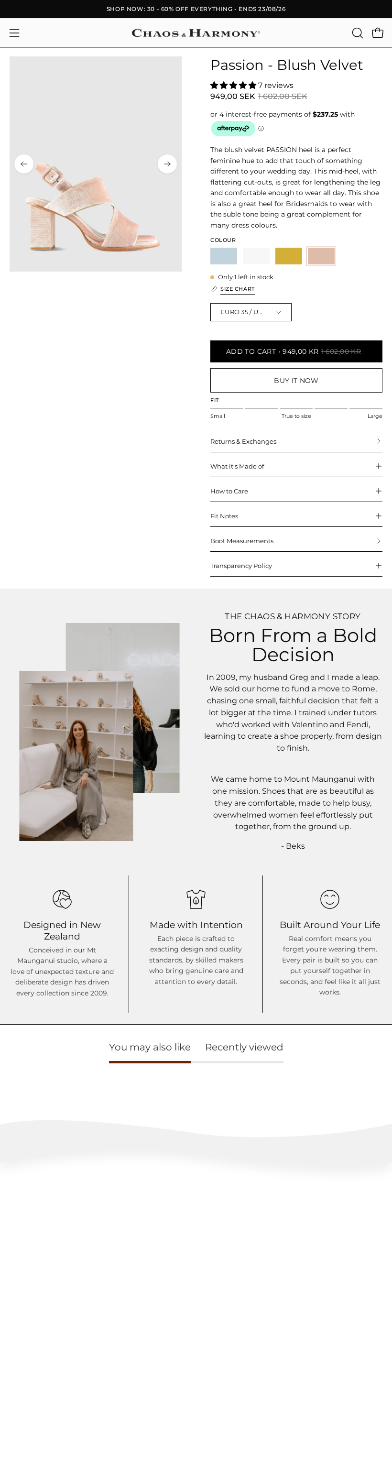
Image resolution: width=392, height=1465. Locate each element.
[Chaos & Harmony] (196, 33)
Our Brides (221, 1326)
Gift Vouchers (29, 1429)
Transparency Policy (241, 565)
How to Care (229, 491)
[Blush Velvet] (321, 256)
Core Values (26, 1297)
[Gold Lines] (288, 256)
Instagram (221, 1297)
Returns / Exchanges (39, 1222)
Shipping (22, 1209)
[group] (196, 9)
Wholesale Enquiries (38, 1387)
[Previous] (23, 164)
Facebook (220, 1312)
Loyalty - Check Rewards (45, 1194)
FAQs (17, 1180)
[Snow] (256, 256)
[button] (356, 33)
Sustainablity (28, 1326)
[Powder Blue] (223, 256)
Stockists (22, 1401)
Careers (21, 1415)
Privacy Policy (30, 1251)
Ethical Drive (28, 1312)
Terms (18, 1237)
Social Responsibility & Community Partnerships (79, 1340)
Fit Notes (224, 516)
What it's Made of (237, 466)
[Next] (167, 164)
